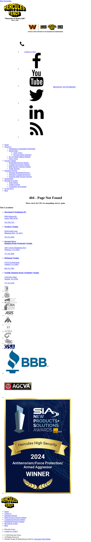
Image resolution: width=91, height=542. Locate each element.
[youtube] (36, 86)
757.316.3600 (9, 254)
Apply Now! (17, 153)
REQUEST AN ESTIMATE (64, 87)
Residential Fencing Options (19, 163)
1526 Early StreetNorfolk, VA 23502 (11, 278)
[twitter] (36, 103)
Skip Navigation (5, 1)
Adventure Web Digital (42, 539)
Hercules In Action (11, 181)
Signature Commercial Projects (20, 175)
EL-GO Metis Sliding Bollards (19, 157)
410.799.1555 (9, 222)
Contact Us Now (30, 52)
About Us (7, 147)
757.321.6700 (9, 283)
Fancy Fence (13, 159)
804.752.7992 (9, 268)
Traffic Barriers (14, 169)
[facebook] (36, 69)
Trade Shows (13, 183)
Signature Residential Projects (19, 173)
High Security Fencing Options (20, 167)
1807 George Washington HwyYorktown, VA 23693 (15, 249)
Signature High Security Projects (20, 177)
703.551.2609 (9, 237)
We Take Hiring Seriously (22, 155)
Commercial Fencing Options (19, 165)
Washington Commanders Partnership (22, 149)
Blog (6, 191)
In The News (9, 189)
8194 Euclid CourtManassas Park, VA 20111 (13, 232)
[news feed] (36, 137)
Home (6, 145)
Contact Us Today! (11, 531)
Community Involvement (17, 187)
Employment (13, 151)
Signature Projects (10, 171)
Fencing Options (10, 161)
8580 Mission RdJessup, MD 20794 (11, 217)
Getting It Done (14, 185)
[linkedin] (36, 120)
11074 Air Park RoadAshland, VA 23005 (11, 263)
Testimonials (8, 179)
